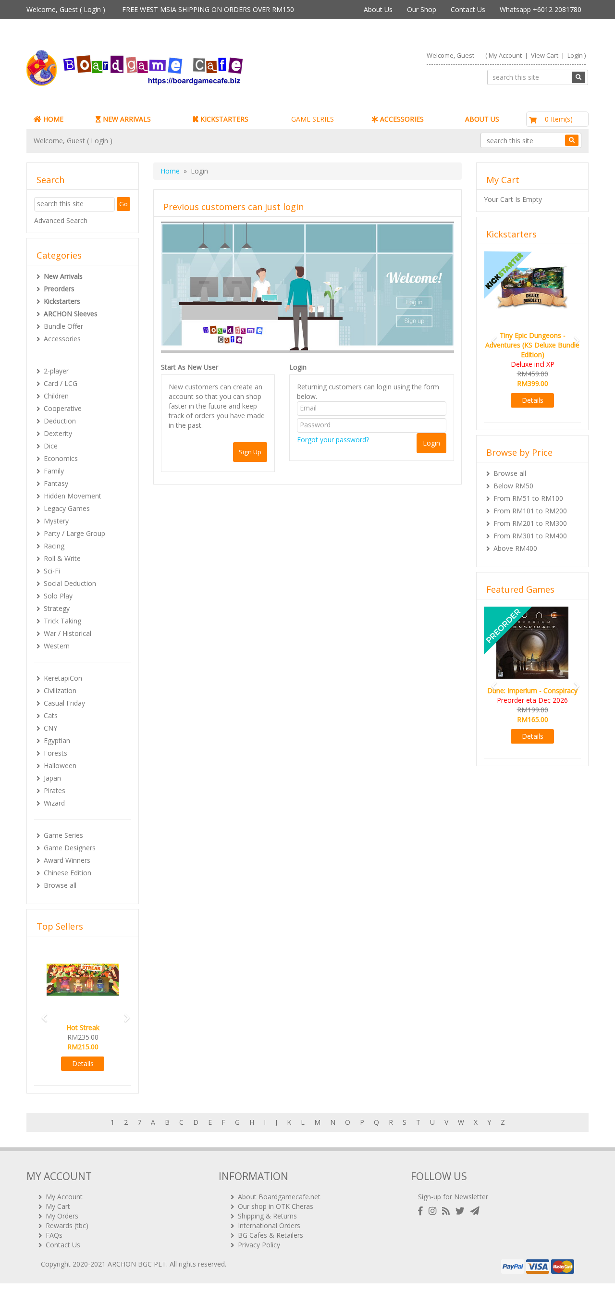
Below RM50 (513, 485)
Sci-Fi (52, 570)
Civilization (60, 690)
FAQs (54, 1235)
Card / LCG (60, 383)
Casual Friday (64, 703)
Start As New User (189, 367)
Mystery (56, 520)
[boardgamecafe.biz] (162, 68)
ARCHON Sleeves (71, 313)
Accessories (62, 338)
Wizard (54, 803)
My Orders (62, 1215)
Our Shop (421, 9)
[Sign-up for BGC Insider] (475, 1211)
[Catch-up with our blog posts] (448, 1211)
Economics (61, 458)
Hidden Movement (72, 495)
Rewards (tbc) (67, 1225)
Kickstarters (62, 301)
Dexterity (58, 433)
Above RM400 (515, 548)
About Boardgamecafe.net (279, 1196)
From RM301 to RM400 (530, 535)
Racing (54, 545)
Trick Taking (62, 620)
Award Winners (67, 860)
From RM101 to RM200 (530, 510)
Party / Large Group (74, 533)
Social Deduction (70, 583)
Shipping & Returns (267, 1215)
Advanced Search (60, 220)
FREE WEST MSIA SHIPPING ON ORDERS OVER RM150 (208, 9)
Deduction (60, 420)
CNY (50, 728)
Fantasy (56, 483)
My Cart (58, 1206)
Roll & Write (62, 558)
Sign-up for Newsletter (453, 1196)
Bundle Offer (63, 326)
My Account (505, 55)
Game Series (63, 835)
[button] (41, 1013)
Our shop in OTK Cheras (275, 1206)
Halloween (60, 765)
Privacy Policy (259, 1244)
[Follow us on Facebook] (422, 1211)
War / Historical (67, 633)
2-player (56, 370)
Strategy (57, 608)
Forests (55, 753)
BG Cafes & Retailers (270, 1235)
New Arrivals (63, 276)
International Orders (269, 1225)
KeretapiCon (63, 678)
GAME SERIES (312, 119)
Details (83, 1063)
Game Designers (70, 847)
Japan (52, 778)
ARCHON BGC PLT (137, 1263)
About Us (378, 9)
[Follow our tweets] (461, 1211)
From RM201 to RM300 (530, 523)
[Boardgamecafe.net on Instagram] (434, 1211)
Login (92, 9)
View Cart (544, 55)
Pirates (54, 790)
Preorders (59, 288)
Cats (51, 715)
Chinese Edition (67, 872)
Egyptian (57, 740)
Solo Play (58, 595)
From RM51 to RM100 (528, 498)
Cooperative (63, 408)
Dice (51, 445)
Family (54, 470)
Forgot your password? (333, 439)
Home (170, 170)
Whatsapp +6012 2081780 (540, 9)
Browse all (60, 885)
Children (56, 395)
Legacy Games (67, 508)
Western (57, 645)
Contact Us (468, 9)
